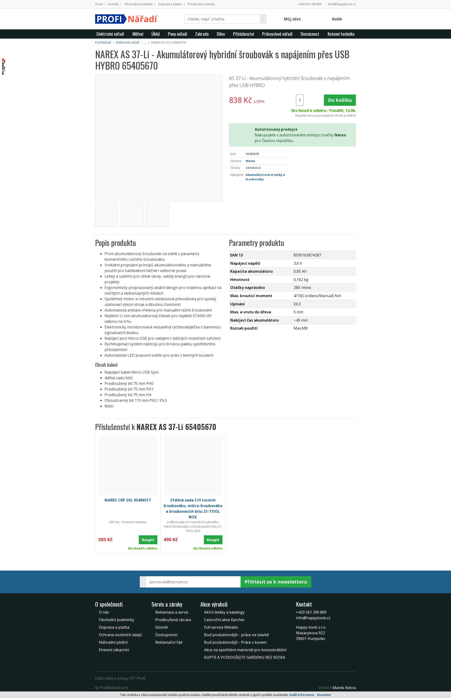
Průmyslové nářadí (277, 33)
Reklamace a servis (171, 612)
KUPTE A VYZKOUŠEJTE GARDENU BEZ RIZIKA (244, 657)
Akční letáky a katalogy (224, 612)
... (145, 42)
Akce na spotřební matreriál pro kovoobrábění (245, 649)
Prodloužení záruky (201, 4)
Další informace (301, 695)
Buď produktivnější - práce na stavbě (236, 634)
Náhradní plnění (113, 642)
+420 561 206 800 (310, 4)
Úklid (156, 33)
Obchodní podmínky (138, 4)
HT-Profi (137, 678)
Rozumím (324, 695)
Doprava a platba (170, 4)
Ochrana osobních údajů (120, 634)
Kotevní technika (341, 33)
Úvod (98, 4)
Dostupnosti (166, 634)
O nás (104, 612)
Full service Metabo (221, 627)
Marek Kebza (344, 687)
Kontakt (113, 4)
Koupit (148, 539)
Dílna (221, 33)
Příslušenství (243, 33)
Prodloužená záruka (173, 619)
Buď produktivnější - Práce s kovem (235, 642)
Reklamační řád (168, 642)
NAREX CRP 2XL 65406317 (128, 500)
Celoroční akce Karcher (224, 619)
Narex (250, 161)
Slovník (161, 627)
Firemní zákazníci (114, 649)
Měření (137, 33)
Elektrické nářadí (110, 33)
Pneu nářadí (177, 33)
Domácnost (310, 33)
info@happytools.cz (342, 4)
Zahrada (202, 33)
